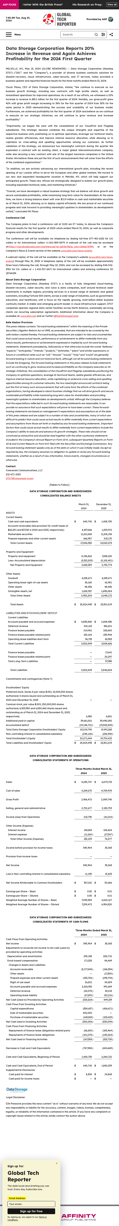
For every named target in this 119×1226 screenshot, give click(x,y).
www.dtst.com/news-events (76, 250)
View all (112, 4)
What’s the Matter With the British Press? (35, 4)
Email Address (17, 1198)
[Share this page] (111, 34)
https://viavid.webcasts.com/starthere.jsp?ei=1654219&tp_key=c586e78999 (51, 246)
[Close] (56, 1163)
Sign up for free (31, 1211)
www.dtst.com (28, 316)
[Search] (96, 34)
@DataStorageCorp (65, 316)
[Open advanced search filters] (103, 34)
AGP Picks (9, 4)
